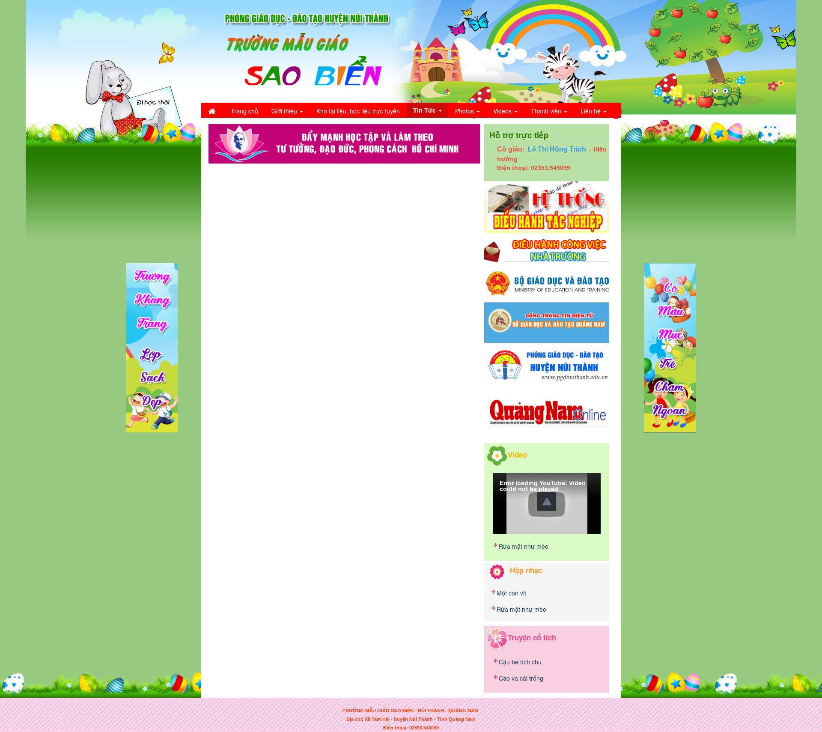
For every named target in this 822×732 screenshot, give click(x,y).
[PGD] (546, 364)
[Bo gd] (546, 283)
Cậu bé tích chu (520, 662)
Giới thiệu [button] (285, 111)
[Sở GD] (546, 322)
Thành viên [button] (547, 111)
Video (517, 454)
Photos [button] (465, 111)
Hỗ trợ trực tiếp (519, 135)
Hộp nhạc (526, 570)
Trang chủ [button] (244, 111)
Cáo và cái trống (521, 678)
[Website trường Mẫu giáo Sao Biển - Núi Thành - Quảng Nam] (302, 50)
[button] (546, 501)
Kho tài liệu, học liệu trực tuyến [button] (358, 111)
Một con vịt (511, 593)
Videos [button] (503, 111)
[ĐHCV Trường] (546, 250)
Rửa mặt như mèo (523, 546)
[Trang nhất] (213, 111)
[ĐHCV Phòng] (546, 206)
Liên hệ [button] (591, 111)
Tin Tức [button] (425, 110)
